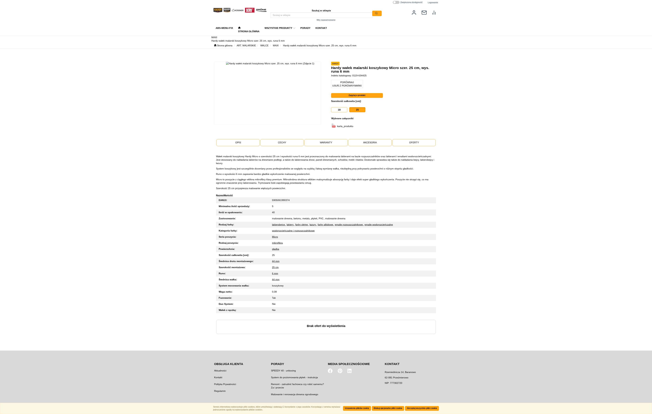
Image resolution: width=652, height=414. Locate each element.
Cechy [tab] (282, 142)
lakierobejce (279, 224)
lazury (313, 224)
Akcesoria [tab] (370, 142)
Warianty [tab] (326, 142)
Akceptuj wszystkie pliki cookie (422, 408)
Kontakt (218, 377)
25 (357, 109)
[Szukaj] (377, 13)
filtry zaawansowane (326, 20)
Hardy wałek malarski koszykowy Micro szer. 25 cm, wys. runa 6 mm (319, 45)
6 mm (275, 273)
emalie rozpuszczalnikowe (349, 224)
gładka (275, 249)
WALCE (264, 45)
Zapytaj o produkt (357, 95)
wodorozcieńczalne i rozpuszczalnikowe (293, 230)
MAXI (276, 45)
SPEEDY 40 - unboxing (283, 370)
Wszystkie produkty (279, 28)
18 (339, 109)
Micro (275, 236)
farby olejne (302, 224)
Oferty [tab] (414, 142)
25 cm (275, 267)
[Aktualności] (424, 12)
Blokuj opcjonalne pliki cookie (388, 408)
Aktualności (220, 370)
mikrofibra (277, 243)
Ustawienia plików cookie (357, 408)
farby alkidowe (326, 224)
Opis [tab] (238, 142)
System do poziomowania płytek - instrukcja (294, 377)
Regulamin (220, 391)
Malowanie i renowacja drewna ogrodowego (294, 394)
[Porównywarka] (434, 12)
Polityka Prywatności (225, 384)
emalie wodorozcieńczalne (379, 224)
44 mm (275, 261)
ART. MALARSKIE (246, 45)
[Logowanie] (414, 12)
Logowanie (433, 2)
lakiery (290, 224)
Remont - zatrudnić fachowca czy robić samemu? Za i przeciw (297, 386)
